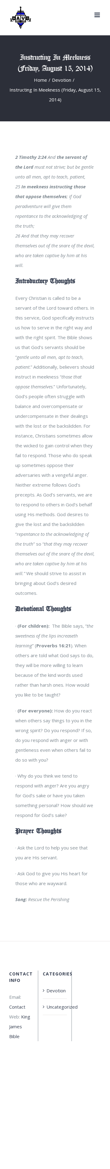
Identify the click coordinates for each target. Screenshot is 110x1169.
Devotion (55, 990)
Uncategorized (55, 1007)
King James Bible (19, 1026)
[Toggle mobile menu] (97, 15)
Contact (17, 1007)
